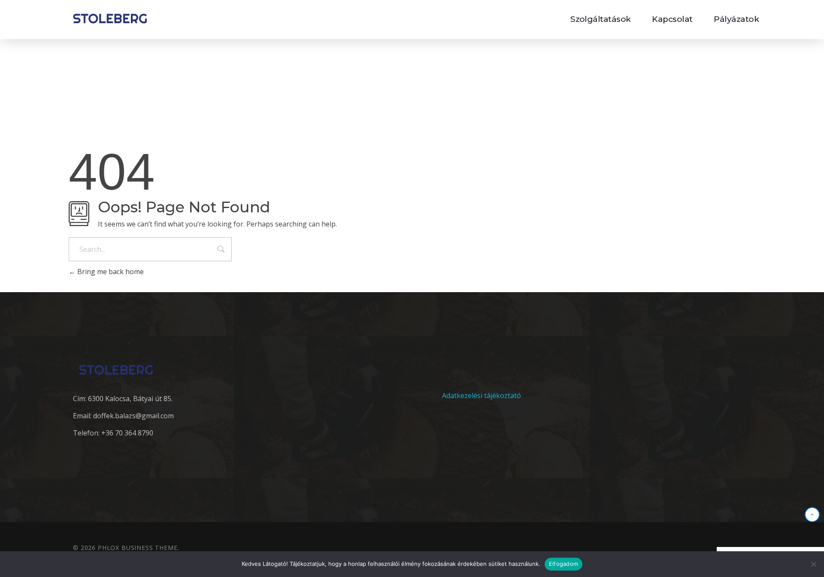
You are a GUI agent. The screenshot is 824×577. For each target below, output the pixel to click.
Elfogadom (563, 563)
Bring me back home (110, 271)
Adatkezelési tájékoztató (481, 395)
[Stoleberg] (110, 18)
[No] (813, 564)
